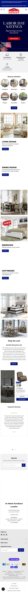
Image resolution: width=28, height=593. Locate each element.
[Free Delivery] (7, 30)
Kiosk (17, 547)
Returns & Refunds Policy (10, 547)
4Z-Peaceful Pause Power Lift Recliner (20, 363)
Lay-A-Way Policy (9, 545)
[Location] (7, 39)
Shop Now (14, 336)
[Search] (23, 437)
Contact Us (10, 544)
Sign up (21, 522)
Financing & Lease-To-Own (18, 544)
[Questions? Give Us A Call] (21, 30)
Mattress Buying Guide (13, 548)
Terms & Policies (17, 545)
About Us (4, 544)
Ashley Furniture (19, 365)
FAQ (21, 547)
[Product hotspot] (17, 302)
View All (14, 80)
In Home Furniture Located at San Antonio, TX (11, 549)
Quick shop (22, 369)
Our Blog (24, 549)
